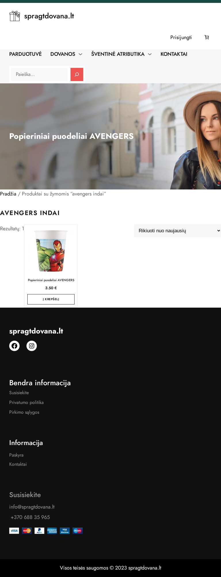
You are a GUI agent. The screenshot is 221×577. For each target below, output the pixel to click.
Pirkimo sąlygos (24, 412)
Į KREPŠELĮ (51, 299)
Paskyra (16, 455)
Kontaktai (18, 464)
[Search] (77, 74)
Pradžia (8, 194)
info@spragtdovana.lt (31, 507)
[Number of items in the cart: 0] (206, 37)
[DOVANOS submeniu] (80, 53)
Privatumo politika (26, 402)
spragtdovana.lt (49, 16)
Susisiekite (19, 392)
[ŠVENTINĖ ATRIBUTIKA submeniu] (150, 53)
